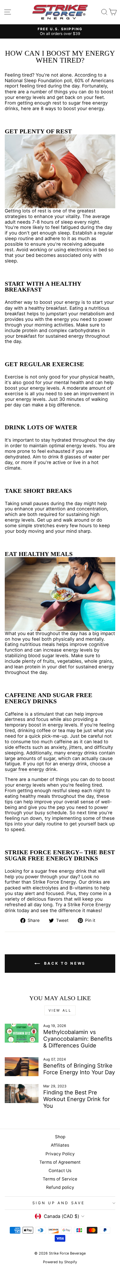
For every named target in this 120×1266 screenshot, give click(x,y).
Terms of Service (60, 1179)
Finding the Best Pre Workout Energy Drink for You (76, 1099)
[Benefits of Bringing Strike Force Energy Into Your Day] (22, 1066)
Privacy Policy (60, 1153)
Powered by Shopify (60, 1262)
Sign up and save (58, 1203)
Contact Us (60, 1170)
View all (60, 1010)
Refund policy (60, 1187)
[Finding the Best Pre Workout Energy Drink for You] (22, 1093)
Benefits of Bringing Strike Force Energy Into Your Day (79, 1069)
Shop (60, 1136)
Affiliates (60, 1145)
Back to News (64, 963)
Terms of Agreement (60, 1162)
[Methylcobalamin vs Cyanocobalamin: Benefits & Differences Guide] (22, 1033)
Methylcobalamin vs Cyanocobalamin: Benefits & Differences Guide (77, 1039)
